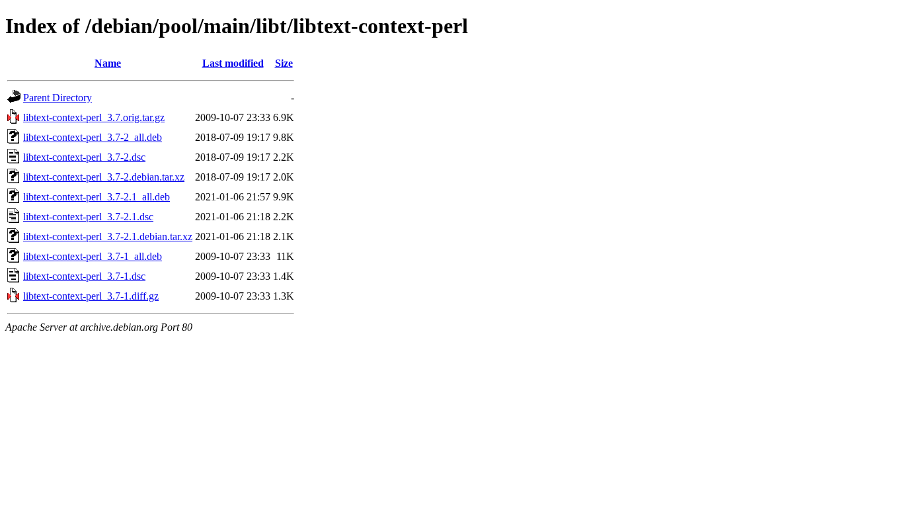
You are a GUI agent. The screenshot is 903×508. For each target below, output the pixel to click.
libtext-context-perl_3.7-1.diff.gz (91, 296)
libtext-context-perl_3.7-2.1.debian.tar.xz (107, 236)
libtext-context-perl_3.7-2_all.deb (92, 137)
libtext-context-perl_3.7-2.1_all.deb (96, 196)
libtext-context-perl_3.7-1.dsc (84, 276)
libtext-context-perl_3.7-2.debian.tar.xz (103, 177)
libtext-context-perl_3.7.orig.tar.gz (94, 117)
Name (108, 63)
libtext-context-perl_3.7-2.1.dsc (88, 216)
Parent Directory (57, 97)
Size (284, 63)
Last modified (233, 63)
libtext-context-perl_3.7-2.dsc (84, 157)
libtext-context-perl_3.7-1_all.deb (92, 256)
